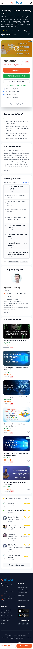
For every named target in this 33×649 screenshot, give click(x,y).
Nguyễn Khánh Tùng (10, 34)
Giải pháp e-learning (6, 612)
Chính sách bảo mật (23, 600)
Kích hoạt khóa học (23, 592)
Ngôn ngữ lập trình (13, 261)
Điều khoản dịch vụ (23, 598)
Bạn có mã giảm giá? (16, 104)
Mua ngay (16, 70)
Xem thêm (6, 170)
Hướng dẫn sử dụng (23, 590)
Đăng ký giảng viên (6, 610)
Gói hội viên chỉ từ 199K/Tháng (17, 81)
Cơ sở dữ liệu (24, 261)
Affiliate (3, 623)
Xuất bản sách (5, 620)
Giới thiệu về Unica (23, 587)
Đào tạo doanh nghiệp (7, 615)
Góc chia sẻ (21, 595)
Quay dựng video (5, 618)
